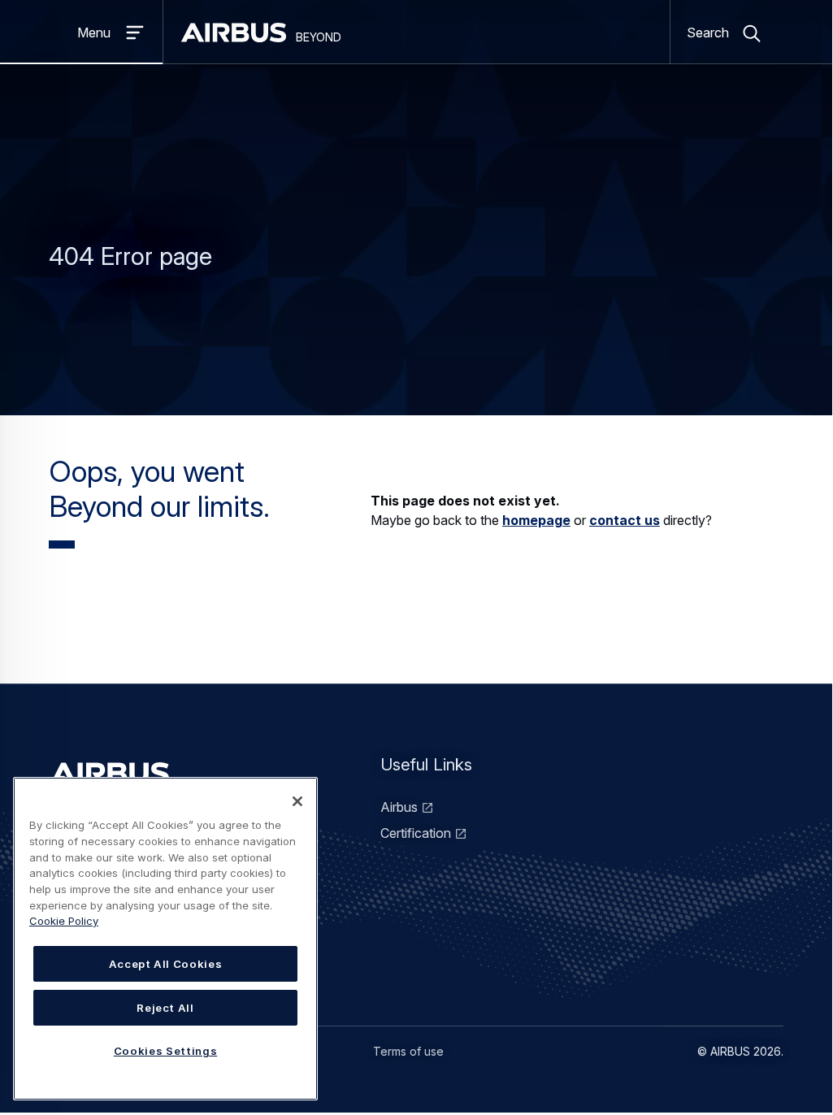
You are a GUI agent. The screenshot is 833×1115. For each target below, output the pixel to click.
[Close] (297, 801)
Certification (415, 833)
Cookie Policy (63, 920)
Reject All (165, 1007)
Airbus (399, 807)
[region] (165, 938)
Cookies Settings (166, 1050)
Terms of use (408, 1051)
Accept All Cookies (166, 963)
